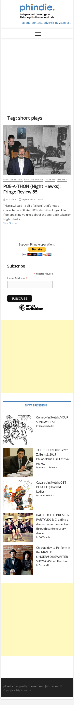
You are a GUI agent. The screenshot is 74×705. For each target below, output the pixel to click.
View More (9, 224)
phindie (8, 686)
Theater (62, 179)
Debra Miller (45, 565)
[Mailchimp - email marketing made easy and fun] (31, 310)
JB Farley (10, 199)
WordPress (52, 686)
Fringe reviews (33, 179)
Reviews (50, 179)
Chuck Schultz (46, 425)
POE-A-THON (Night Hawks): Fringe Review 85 (32, 189)
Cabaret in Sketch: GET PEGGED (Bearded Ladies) (51, 487)
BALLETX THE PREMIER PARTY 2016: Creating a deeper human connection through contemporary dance (52, 524)
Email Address (17, 278)
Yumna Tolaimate (48, 467)
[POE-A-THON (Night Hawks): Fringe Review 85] (37, 150)
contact (37, 22)
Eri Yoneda (44, 537)
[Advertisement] (37, 73)
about (26, 22)
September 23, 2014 (32, 199)
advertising (51, 22)
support (65, 22)
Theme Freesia (36, 686)
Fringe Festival (13, 179)
